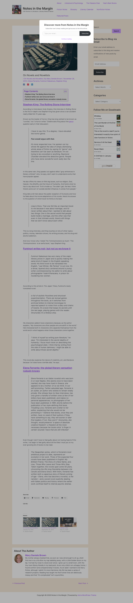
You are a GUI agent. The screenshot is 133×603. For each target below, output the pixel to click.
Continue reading (66, 39)
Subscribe (85, 33)
